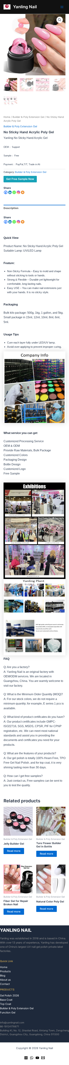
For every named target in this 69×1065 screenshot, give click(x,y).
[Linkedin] (10, 192)
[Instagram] (18, 192)
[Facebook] (5, 192)
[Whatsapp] (14, 192)
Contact (5, 984)
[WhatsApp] (31, 1058)
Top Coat (5, 1004)
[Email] (43, 1058)
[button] (59, 20)
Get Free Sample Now (20, 179)
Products (5, 971)
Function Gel (7, 1012)
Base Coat (6, 999)
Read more (14, 850)
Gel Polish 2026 (9, 995)
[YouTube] (37, 1058)
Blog (2, 975)
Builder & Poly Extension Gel (28, 117)
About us (5, 979)
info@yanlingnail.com (12, 1022)
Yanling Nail (25, 6)
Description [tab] (11, 208)
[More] (22, 192)
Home (7, 117)
